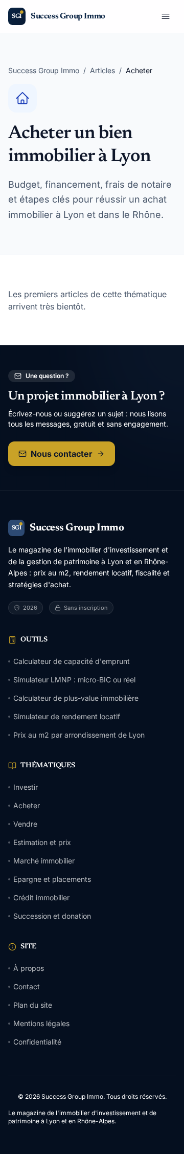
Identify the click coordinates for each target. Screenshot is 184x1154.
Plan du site (32, 1005)
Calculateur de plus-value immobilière (76, 698)
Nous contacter (62, 454)
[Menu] (165, 16)
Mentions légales (41, 1023)
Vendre (25, 823)
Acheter (26, 805)
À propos (28, 968)
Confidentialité (37, 1041)
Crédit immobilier (41, 897)
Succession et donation (52, 916)
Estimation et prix (42, 842)
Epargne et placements (52, 879)
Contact (26, 986)
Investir (25, 787)
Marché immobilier (44, 860)
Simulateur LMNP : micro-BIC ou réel (74, 679)
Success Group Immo (43, 70)
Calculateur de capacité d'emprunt (71, 661)
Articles (102, 70)
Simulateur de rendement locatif (66, 716)
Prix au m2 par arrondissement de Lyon (79, 734)
